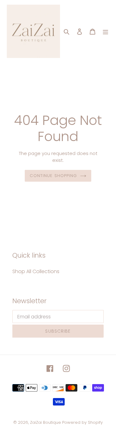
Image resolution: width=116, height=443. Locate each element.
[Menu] (105, 31)
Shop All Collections (35, 271)
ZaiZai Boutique (45, 422)
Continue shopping (53, 176)
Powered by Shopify (82, 422)
